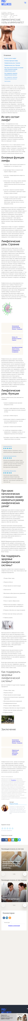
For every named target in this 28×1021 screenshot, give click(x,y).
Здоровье (4, 859)
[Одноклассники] (10, 918)
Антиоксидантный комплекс (9, 456)
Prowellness (13, 780)
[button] (3, 874)
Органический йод (7, 446)
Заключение (7, 81)
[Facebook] (4, 918)
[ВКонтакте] (7, 918)
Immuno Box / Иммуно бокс (9, 471)
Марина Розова (14, 804)
